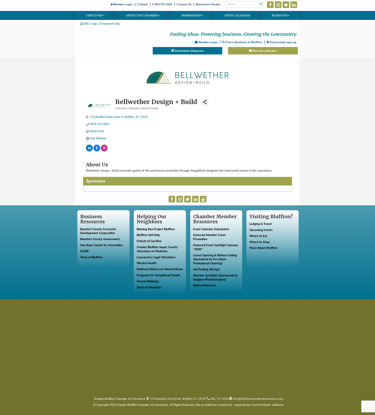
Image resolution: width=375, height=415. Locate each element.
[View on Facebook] (96, 150)
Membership (191, 15)
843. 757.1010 (219, 399)
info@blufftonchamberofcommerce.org (257, 399)
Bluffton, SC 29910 (178, 399)
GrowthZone (224, 405)
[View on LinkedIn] (89, 150)
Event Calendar (237, 15)
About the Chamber (142, 15)
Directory (94, 15)
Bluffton (279, 15)
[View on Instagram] (104, 150)
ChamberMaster (260, 405)
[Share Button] (204, 102)
